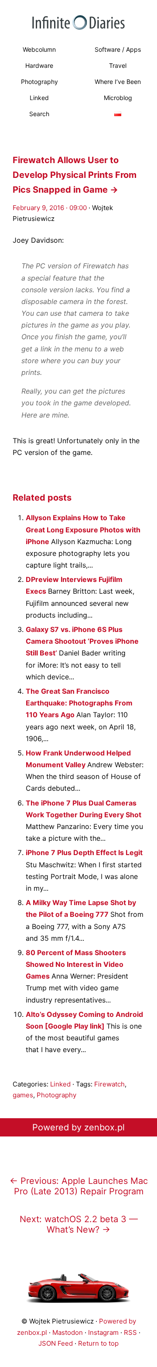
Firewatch (109, 1084)
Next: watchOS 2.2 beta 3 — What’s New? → (79, 1224)
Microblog (118, 97)
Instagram (103, 1332)
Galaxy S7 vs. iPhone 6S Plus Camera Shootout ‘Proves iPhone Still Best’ (82, 641)
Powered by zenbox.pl (78, 1127)
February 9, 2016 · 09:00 (50, 208)
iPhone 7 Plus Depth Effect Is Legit (84, 852)
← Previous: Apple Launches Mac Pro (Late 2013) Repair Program (79, 1186)
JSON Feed (55, 1343)
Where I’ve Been (118, 81)
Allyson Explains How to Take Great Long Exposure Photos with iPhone (83, 529)
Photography (39, 81)
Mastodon (67, 1332)
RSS (130, 1332)
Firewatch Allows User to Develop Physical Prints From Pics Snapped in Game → (75, 175)
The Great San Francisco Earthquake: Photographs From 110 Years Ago (79, 703)
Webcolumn (39, 49)
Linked (39, 97)
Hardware (39, 65)
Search (39, 113)
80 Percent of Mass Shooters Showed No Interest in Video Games (76, 964)
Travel (117, 65)
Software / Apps (118, 49)
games (23, 1095)
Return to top (98, 1343)
